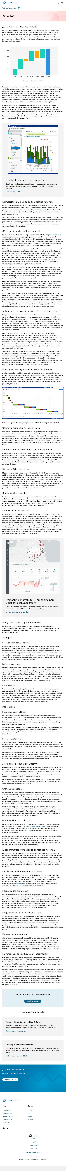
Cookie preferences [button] (33, 1156)
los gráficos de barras (53, 235)
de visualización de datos (34, 210)
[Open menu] (62, 2)
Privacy (33, 1148)
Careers (33, 1138)
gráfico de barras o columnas (36, 826)
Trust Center (33, 1145)
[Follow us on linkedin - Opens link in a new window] (4, 1128)
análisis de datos (19, 883)
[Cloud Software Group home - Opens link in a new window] (33, 1135)
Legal (33, 1142)
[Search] (58, 2)
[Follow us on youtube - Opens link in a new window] (8, 1128)
